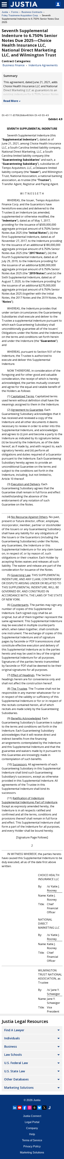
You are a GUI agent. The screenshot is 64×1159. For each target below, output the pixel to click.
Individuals (12, 1038)
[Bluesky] (39, 1108)
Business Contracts (32, 12)
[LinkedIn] (15, 1108)
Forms (14, 12)
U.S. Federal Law (16, 1063)
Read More (10, 101)
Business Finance (14, 65)
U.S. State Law (14, 1071)
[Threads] (34, 1108)
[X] (44, 1108)
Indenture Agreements (43, 65)
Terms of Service (32, 1140)
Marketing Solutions (19, 1087)
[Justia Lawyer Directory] (49, 1108)
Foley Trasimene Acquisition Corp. (20, 15)
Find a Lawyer (14, 1030)
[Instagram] (29, 1108)
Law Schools (13, 1055)
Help (32, 1134)
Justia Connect (32, 1116)
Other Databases (16, 1079)
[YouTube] (20, 1108)
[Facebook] (25, 1108)
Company (32, 1128)
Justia (5, 12)
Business (10, 1046)
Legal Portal (32, 1122)
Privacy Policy (32, 1146)
